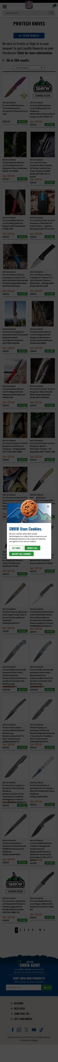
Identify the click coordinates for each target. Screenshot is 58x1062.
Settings (16, 548)
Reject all (32, 548)
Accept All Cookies (21, 553)
